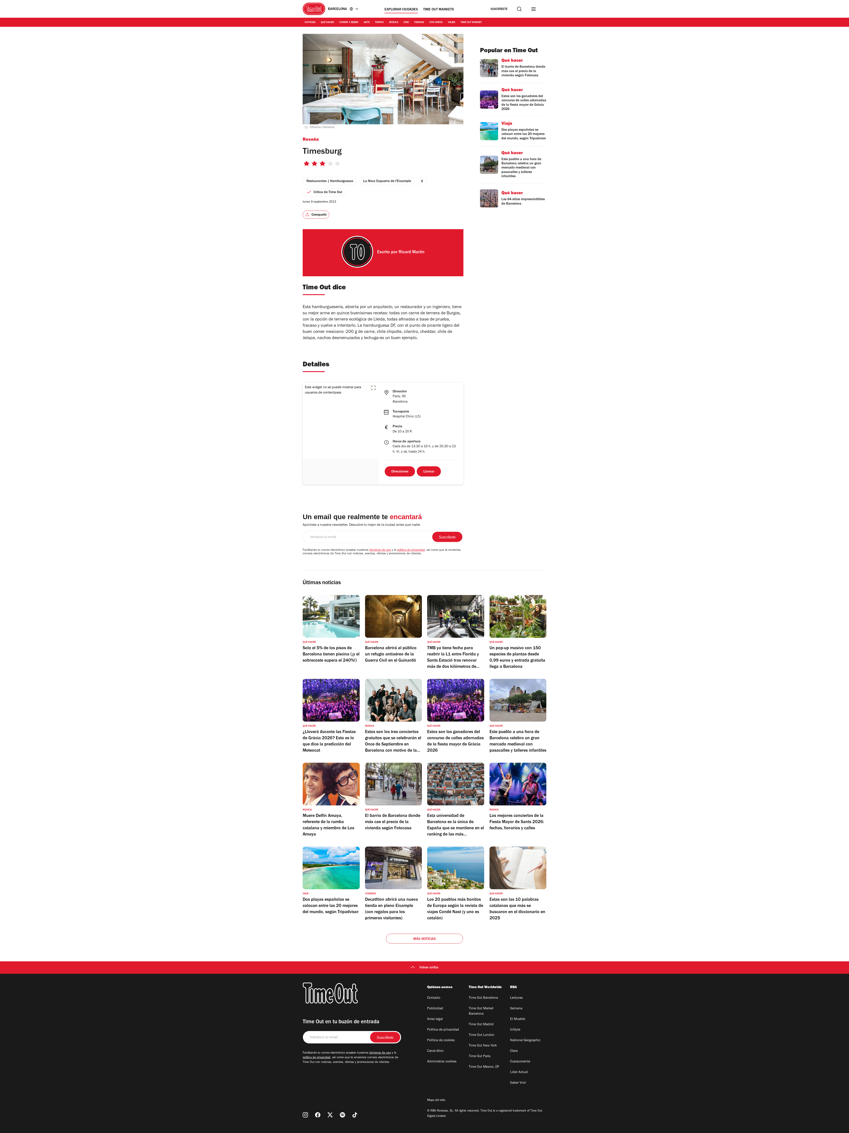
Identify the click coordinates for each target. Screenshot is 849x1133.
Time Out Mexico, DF (484, 1067)
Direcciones (399, 472)
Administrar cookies (441, 1062)
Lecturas (516, 998)
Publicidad (435, 1008)
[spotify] (342, 1115)
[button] (373, 387)
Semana (516, 1008)
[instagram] (305, 1115)
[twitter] (330, 1115)
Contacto (433, 998)
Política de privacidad (443, 1030)
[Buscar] (519, 9)
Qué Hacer (327, 22)
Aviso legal (435, 1019)
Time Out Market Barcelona (481, 1011)
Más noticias (424, 939)
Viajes (451, 22)
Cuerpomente (520, 1062)
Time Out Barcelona (483, 998)
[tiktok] (355, 1115)
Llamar (428, 472)
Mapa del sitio (436, 1100)
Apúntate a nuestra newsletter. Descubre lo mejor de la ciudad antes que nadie (361, 525)
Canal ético (435, 1051)
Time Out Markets (438, 10)
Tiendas (419, 22)
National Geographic (525, 1040)
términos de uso (380, 550)
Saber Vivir (518, 1083)
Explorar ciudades (401, 10)
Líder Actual (519, 1072)
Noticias (310, 22)
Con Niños (436, 22)
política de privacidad (411, 550)
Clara (514, 1051)
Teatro (379, 22)
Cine (406, 22)
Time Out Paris (479, 1056)
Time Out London (481, 1035)
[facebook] (317, 1115)
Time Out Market (471, 22)
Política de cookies (441, 1040)
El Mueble (517, 1019)
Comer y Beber (348, 22)
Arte (367, 22)
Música (393, 22)
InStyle (515, 1030)
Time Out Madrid (481, 1024)
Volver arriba (428, 968)
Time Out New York (483, 1046)
